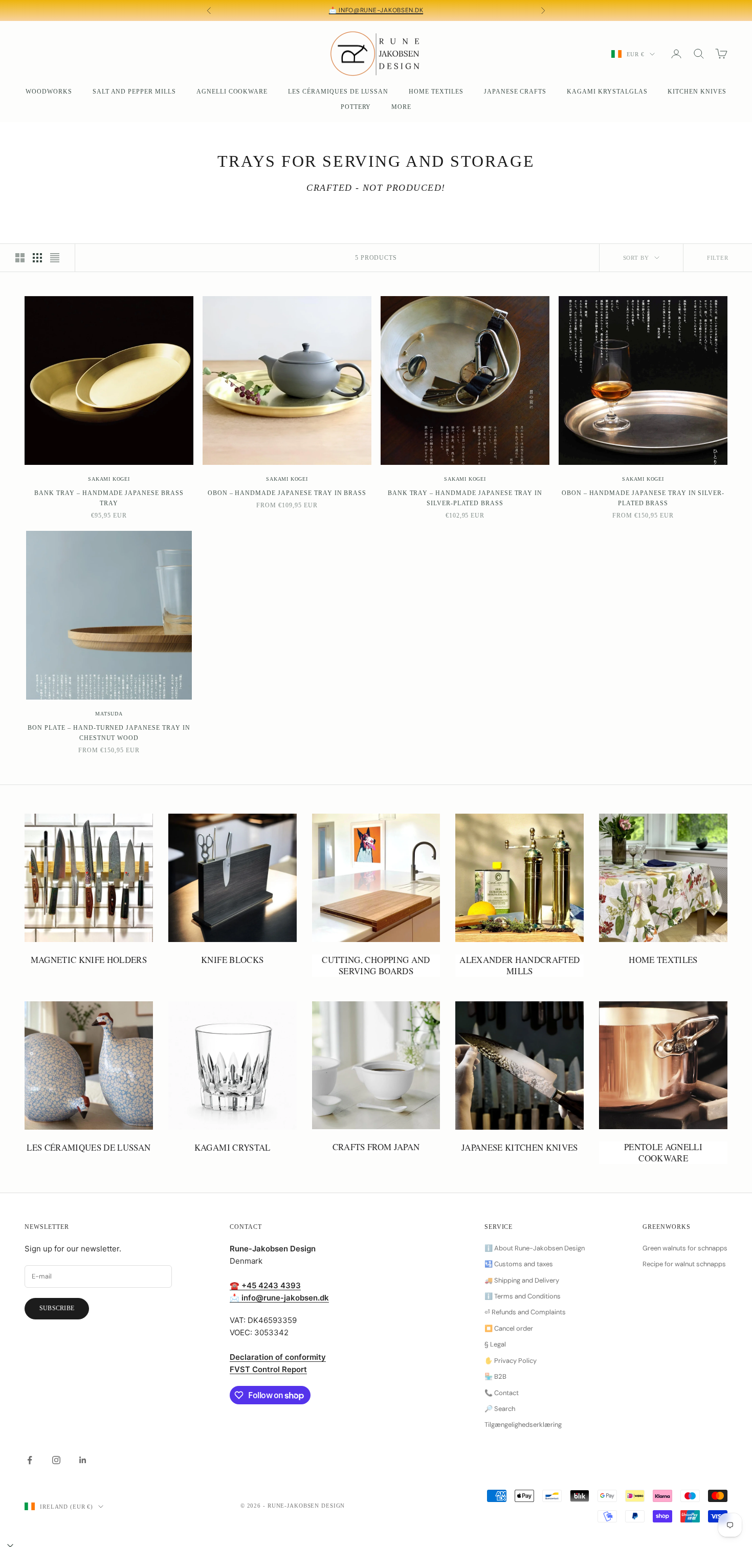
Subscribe (56, 1308)
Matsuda (109, 713)
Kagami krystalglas (607, 91)
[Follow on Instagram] (56, 1460)
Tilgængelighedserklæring (523, 1424)
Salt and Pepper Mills (134, 91)
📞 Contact (501, 1392)
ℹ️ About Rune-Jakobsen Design (534, 1248)
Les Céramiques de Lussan (338, 91)
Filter (717, 258)
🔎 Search (499, 1408)
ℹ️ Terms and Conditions (522, 1296)
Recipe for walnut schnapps (684, 1264)
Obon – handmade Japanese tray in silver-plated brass (643, 498)
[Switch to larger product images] (20, 258)
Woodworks (49, 91)
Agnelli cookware (232, 91)
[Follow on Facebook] (30, 1460)
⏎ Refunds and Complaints (525, 1312)
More (401, 106)
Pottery (356, 106)
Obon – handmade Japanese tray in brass (287, 493)
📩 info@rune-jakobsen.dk (376, 10)
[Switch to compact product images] (54, 258)
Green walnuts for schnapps (685, 1248)
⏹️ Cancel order (508, 1328)
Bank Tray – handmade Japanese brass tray (109, 498)
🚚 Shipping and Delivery (521, 1280)
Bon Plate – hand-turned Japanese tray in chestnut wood (109, 733)
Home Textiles (436, 91)
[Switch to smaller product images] (37, 258)
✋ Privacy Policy (510, 1360)
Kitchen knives (697, 91)
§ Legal (495, 1344)
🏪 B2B (495, 1376)
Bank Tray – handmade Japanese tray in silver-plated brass (465, 498)
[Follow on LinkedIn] (83, 1460)
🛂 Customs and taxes (518, 1264)
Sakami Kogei (109, 479)
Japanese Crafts (515, 91)
